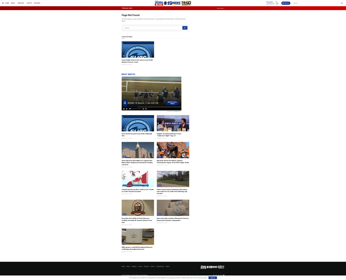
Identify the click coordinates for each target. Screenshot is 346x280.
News (13, 3)
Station (168, 266)
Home (7, 3)
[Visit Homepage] (173, 3)
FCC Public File (137, 275)
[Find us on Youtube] (223, 275)
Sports (29, 3)
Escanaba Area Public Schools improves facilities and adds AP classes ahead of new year (137, 220)
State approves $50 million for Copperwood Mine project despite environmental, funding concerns (137, 163)
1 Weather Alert (127, 8)
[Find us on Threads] (216, 275)
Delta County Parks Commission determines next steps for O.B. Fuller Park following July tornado (172, 191)
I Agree (212, 277)
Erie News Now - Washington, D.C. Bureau (135, 185)
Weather (21, 3)
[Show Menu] (3, 3)
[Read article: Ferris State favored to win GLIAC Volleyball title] (138, 123)
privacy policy (203, 277)
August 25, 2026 (162, 138)
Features (37, 3)
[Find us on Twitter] (218, 275)
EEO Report (145, 275)
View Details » (220, 8)
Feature (160, 129)
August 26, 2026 (127, 64)
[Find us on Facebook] (213, 275)
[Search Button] (342, 3)
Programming (160, 266)
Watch (286, 3)
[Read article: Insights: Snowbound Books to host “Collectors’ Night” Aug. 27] (173, 123)
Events (152, 266)
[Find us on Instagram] (221, 275)
